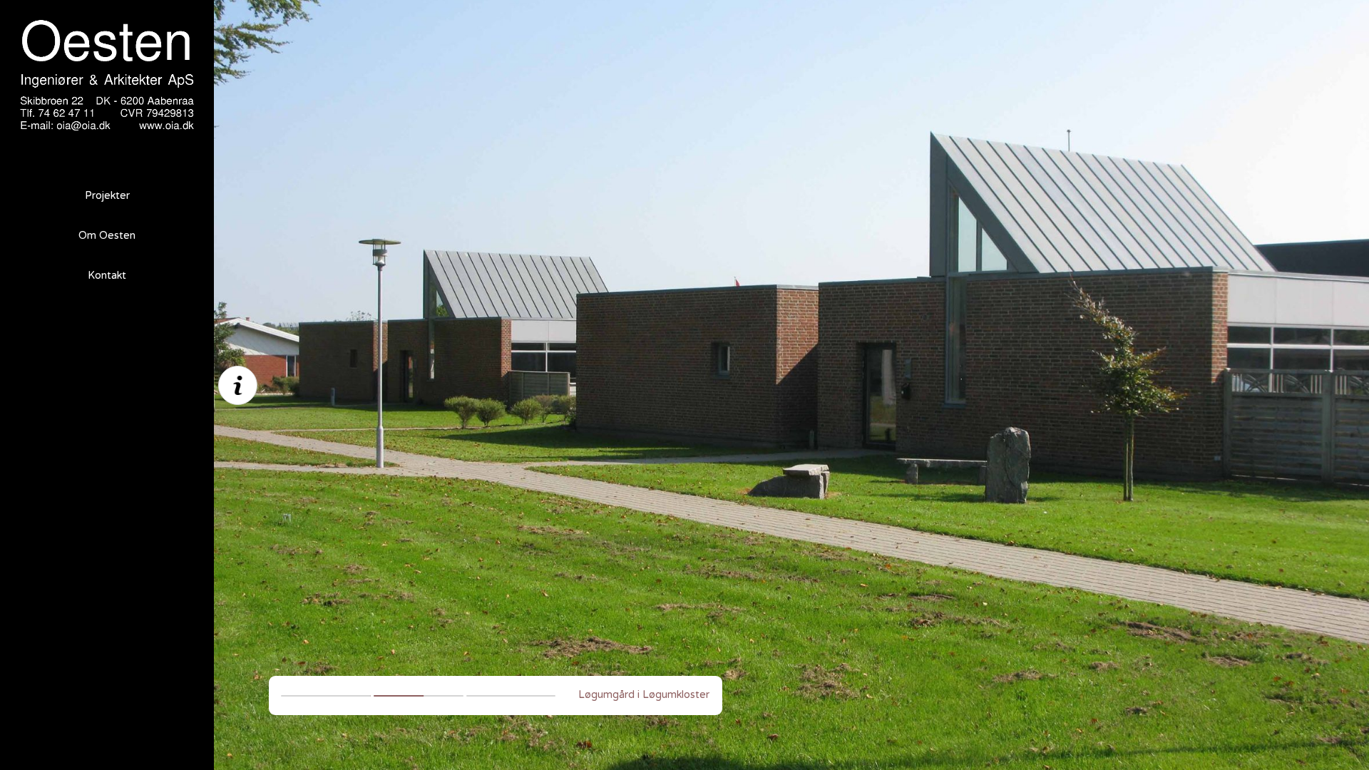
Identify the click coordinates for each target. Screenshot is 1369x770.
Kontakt (107, 276)
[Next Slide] (1080, 385)
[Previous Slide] (502, 385)
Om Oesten (106, 236)
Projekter (107, 196)
